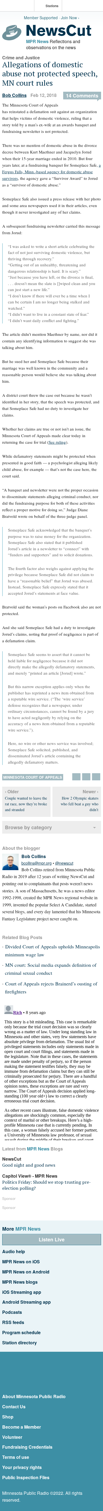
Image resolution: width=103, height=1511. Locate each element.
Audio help (13, 1251)
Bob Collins (14, 95)
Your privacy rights (22, 1467)
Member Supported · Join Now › (51, 17)
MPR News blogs (20, 1282)
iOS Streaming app (21, 1292)
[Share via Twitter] (76, 776)
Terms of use (15, 1457)
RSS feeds (13, 1322)
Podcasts (12, 1312)
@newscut (64, 863)
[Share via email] (96, 776)
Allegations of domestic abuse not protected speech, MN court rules (50, 73)
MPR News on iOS (21, 1261)
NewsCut (11, 1159)
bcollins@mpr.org (36, 863)
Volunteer (12, 1437)
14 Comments (82, 95)
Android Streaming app (26, 1302)
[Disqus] (51, 1071)
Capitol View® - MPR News (29, 1176)
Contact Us (14, 1406)
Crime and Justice (21, 57)
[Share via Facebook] (86, 776)
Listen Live (52, 1239)
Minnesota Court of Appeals (32, 777)
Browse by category (28, 827)
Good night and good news (28, 1165)
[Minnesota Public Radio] (18, 6)
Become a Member (21, 1427)
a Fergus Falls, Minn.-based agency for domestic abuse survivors (51, 171)
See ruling (57, 442)
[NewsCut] (58, 34)
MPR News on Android (25, 1272)
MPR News (37, 41)
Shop (7, 1417)
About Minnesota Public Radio (34, 1396)
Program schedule (21, 1332)
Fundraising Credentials (27, 1447)
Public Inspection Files (25, 1477)
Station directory (19, 1342)
